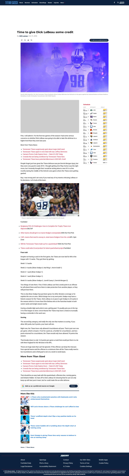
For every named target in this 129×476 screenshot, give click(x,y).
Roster (50, 2)
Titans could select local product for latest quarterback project (42, 248)
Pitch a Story (43, 463)
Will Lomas (23, 36)
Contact (66, 460)
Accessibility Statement (47, 466)
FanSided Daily (26, 463)
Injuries (56, 2)
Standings (42, 2)
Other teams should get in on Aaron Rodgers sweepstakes (41, 233)
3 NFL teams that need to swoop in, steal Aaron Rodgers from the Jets (45, 237)
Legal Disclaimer (26, 466)
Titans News (30, 447)
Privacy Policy (68, 463)
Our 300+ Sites (85, 460)
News (21, 2)
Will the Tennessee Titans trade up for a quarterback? (39, 244)
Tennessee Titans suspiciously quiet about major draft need (44, 149)
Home (22, 447)
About (23, 460)
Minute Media (11, 471)
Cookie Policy (103, 463)
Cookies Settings (86, 466)
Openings (42, 460)
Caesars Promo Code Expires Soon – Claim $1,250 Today (43, 154)
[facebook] (114, 2)
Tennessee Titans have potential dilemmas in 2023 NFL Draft (44, 159)
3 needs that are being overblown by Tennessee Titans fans (44, 157)
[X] (118, 2)
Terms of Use (84, 463)
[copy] (31, 40)
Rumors (27, 2)
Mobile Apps (103, 460)
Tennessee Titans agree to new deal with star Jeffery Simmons (45, 152)
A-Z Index (66, 466)
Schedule (35, 2)
